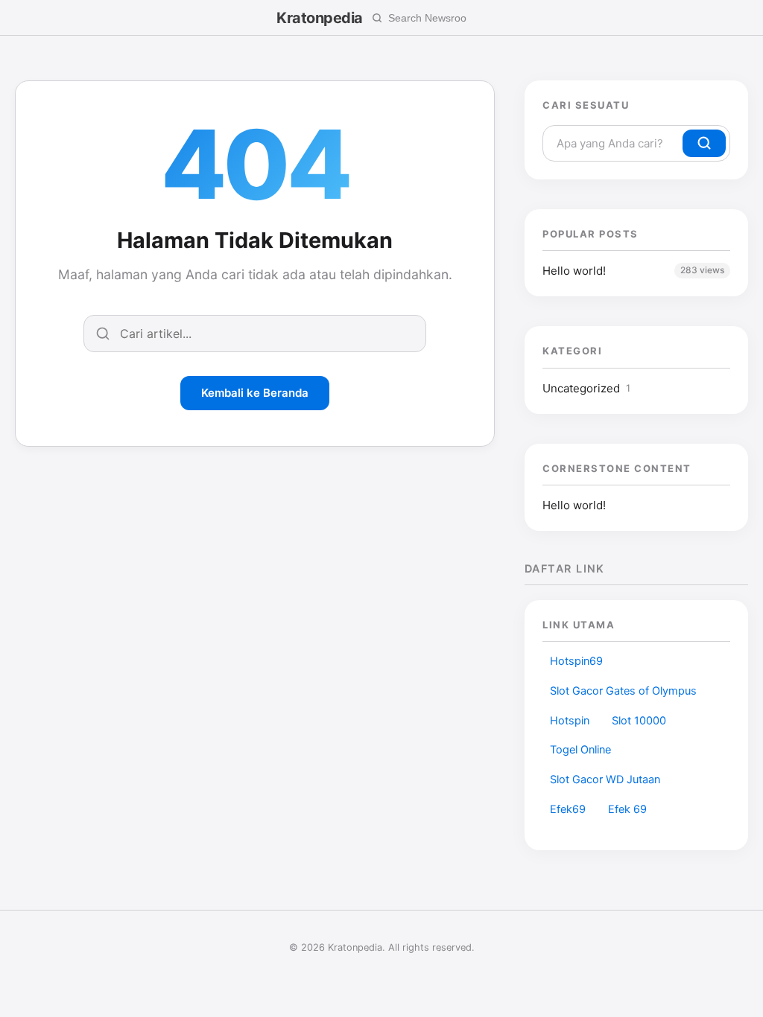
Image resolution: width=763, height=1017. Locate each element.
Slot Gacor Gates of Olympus (623, 691)
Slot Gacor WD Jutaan (605, 779)
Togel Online (580, 749)
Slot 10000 (639, 720)
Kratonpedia (319, 18)
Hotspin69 (576, 661)
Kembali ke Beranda (254, 393)
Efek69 (568, 809)
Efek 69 (627, 809)
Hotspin (569, 720)
